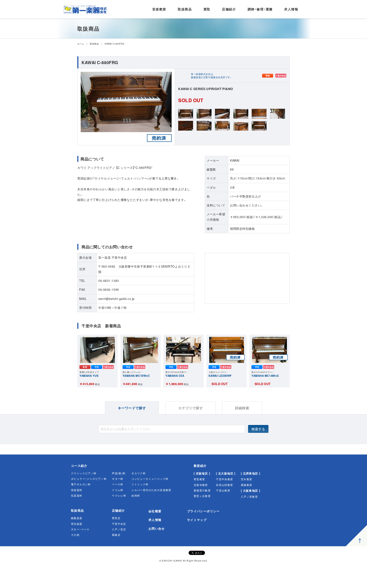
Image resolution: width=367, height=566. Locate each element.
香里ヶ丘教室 (202, 496)
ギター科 (117, 479)
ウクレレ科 (119, 495)
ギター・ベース (80, 529)
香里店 (116, 518)
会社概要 (155, 511)
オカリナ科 (138, 473)
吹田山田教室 (224, 485)
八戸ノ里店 (119, 529)
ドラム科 (117, 490)
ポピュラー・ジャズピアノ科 (89, 479)
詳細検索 (242, 407)
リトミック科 (139, 484)
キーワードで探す (132, 407)
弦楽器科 (76, 495)
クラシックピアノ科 (84, 473)
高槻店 (116, 535)
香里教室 (199, 479)
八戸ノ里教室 (249, 496)
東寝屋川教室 (202, 490)
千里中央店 (119, 524)
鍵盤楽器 (76, 518)
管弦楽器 (76, 524)
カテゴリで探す (190, 407)
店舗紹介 (229, 9)
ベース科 (117, 484)
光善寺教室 (201, 485)
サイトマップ (197, 520)
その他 (75, 535)
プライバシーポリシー (203, 511)
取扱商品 (185, 9)
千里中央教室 (224, 479)
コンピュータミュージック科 (149, 479)
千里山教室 (223, 490)
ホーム (80, 43)
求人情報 (291, 9)
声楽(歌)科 (119, 473)
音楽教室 (159, 9)
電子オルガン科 (81, 484)
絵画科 (135, 495)
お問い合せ (156, 528)
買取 (206, 9)
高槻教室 (246, 485)
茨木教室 (246, 479)
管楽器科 (76, 490)
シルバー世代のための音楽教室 (151, 490)
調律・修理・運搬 (260, 9)
